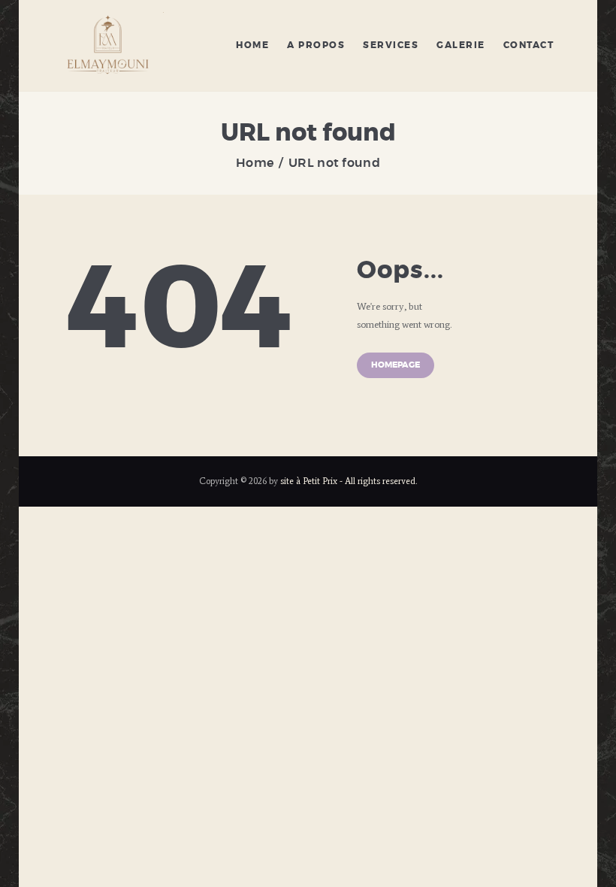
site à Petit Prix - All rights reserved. (348, 480)
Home (254, 163)
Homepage (395, 365)
